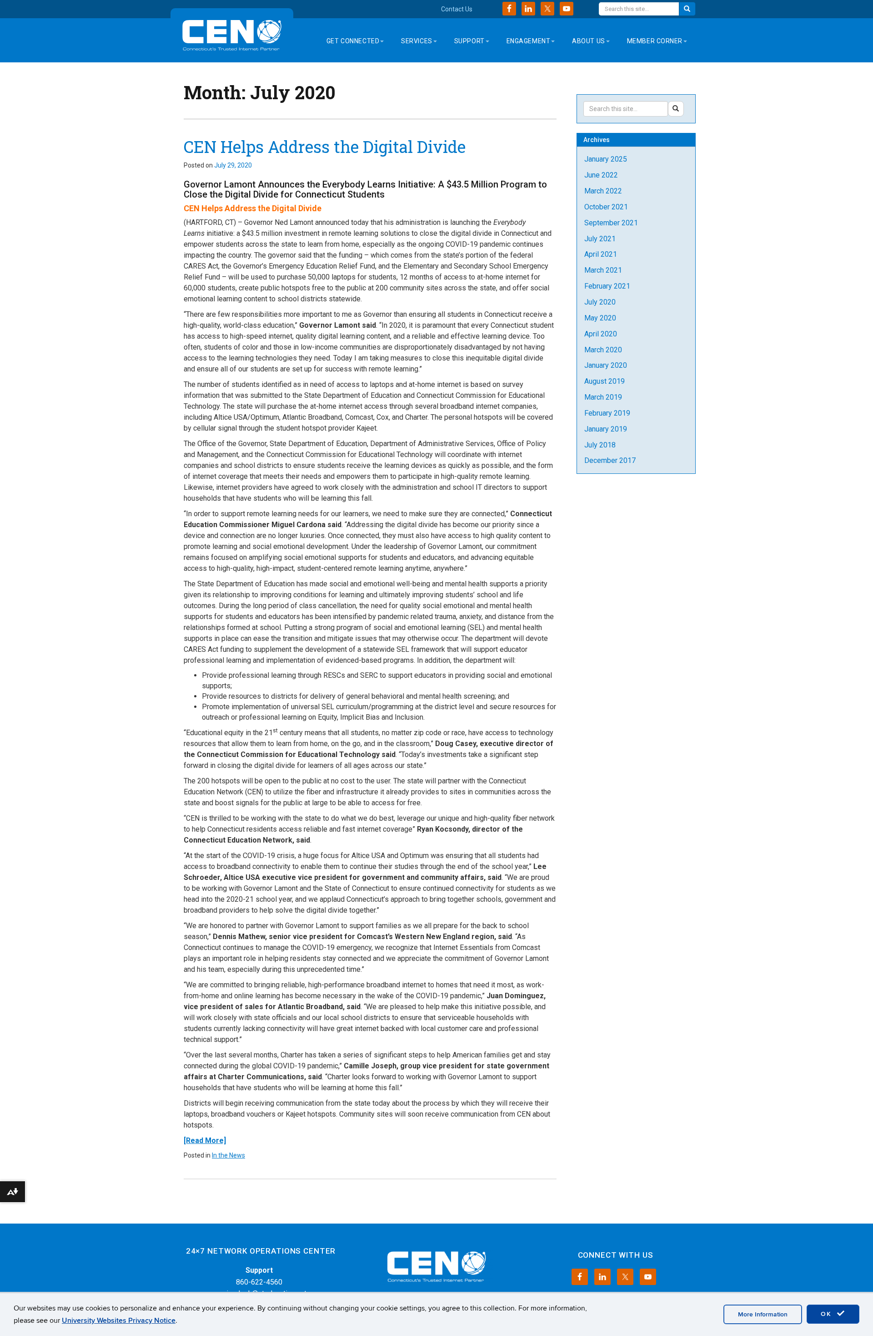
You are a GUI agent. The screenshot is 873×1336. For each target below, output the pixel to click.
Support (469, 41)
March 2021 (603, 270)
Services (416, 41)
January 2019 (605, 429)
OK (827, 1314)
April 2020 (600, 334)
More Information (763, 1314)
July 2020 (600, 302)
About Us (588, 41)
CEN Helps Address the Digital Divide (325, 146)
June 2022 (601, 175)
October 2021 (606, 207)
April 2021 (600, 254)
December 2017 (610, 460)
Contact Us (456, 9)
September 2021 (611, 222)
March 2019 (603, 397)
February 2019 (607, 413)
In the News (228, 1155)
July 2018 (600, 445)
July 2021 (600, 238)
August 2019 (604, 381)
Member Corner (654, 41)
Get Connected (352, 41)
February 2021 (607, 286)
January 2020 (605, 365)
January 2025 (605, 159)
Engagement (529, 41)
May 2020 (600, 318)
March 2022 (603, 191)
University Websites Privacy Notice (119, 1320)
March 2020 (603, 349)
